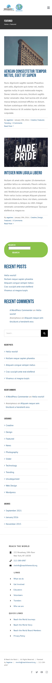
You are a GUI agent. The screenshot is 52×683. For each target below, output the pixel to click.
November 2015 (13, 523)
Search (12, 245)
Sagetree (9, 662)
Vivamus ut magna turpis (16, 290)
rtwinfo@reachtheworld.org (25, 565)
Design (40, 217)
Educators (18, 589)
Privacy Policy (19, 636)
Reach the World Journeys (24, 619)
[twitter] (37, 672)
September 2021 (14, 510)
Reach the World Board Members (27, 630)
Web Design (11, 485)
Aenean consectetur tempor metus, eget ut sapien (25, 73)
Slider (8, 458)
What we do (19, 578)
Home (6, 24)
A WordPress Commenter (21, 310)
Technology (11, 465)
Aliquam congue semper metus (19, 282)
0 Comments (17, 123)
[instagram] (47, 672)
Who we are (19, 606)
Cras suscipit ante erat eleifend (18, 286)
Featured (40, 120)
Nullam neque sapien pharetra (18, 279)
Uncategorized (12, 478)
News (8, 445)
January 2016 (12, 517)
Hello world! (10, 275)
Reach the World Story (23, 625)
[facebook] (32, 672)
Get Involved (19, 584)
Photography (12, 452)
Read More (8, 126)
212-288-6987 (20, 560)
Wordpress (11, 492)
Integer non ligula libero (23, 173)
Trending (7, 123)
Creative (34, 120)
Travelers (17, 600)
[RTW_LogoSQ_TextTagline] (19, 4)
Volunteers (18, 595)
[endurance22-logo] (8, 5)
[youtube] (42, 672)
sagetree (10, 120)
